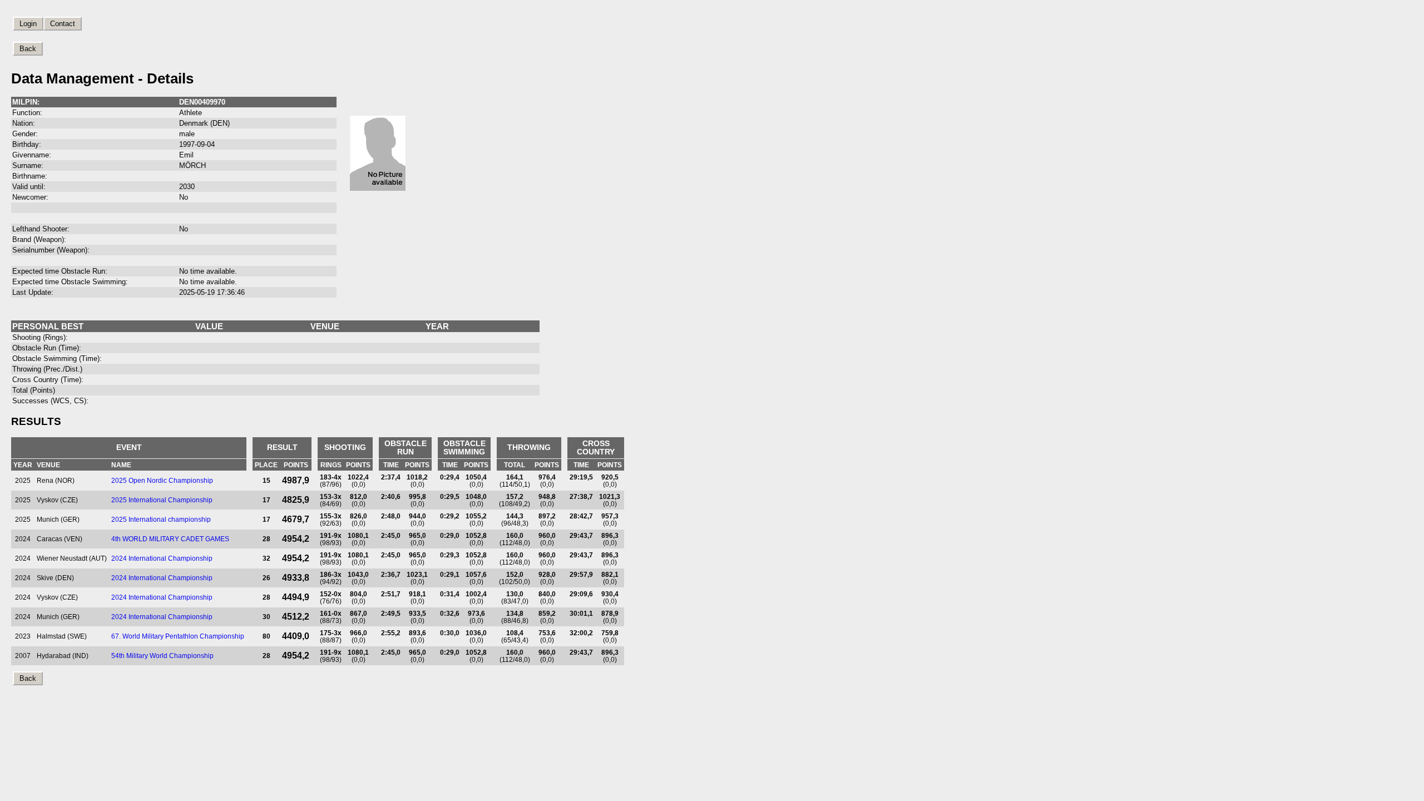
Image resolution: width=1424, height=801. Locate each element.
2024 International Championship (161, 558)
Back (27, 48)
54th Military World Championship (162, 655)
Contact (62, 23)
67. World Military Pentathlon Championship (177, 636)
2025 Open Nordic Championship (162, 480)
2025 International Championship (161, 499)
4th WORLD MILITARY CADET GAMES (170, 538)
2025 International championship (161, 519)
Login (28, 23)
